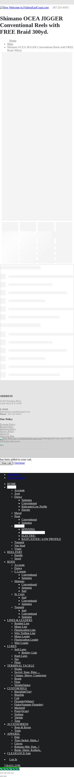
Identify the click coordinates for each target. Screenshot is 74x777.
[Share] (8, 773)
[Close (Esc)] (12, 773)
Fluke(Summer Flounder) (28, 704)
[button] (2, 468)
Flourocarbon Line (25, 629)
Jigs (16, 659)
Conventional (29, 503)
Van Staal (19, 545)
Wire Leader (21, 642)
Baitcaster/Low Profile (34, 506)
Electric (26, 509)
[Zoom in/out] (1, 773)
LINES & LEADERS (19, 620)
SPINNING (28, 529)
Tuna (17, 720)
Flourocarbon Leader (26, 639)
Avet (17, 493)
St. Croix (19, 594)
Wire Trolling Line (24, 633)
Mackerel (19, 707)
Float (17, 681)
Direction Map (7, 436)
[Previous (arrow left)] (1, 776)
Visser (17, 548)
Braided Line (21, 623)
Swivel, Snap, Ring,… (27, 672)
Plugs (17, 662)
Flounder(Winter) (24, 701)
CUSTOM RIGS (17, 688)
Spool (17, 558)
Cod (16, 698)
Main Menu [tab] (13, 474)
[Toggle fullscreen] (5, 773)
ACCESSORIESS (17, 724)
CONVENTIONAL (33, 532)
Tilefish (18, 717)
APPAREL (13, 733)
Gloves (18, 743)
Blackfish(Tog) (22, 691)
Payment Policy (7, 424)
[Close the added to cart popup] (70, 4)
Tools (17, 730)
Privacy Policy (7, 431)
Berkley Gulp (29, 652)
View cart (6, 463)
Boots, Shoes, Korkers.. (27, 750)
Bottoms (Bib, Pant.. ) (26, 746)
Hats (17, 737)
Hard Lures (20, 655)
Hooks (18, 668)
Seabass (18, 714)
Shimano (19, 526)
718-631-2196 (11, 765)
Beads (17, 678)
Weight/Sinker (22, 685)
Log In (13, 759)
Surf (24, 590)
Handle (18, 555)
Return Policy (6, 426)
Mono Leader (22, 636)
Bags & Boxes (22, 727)
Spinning (27, 500)
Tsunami (19, 542)
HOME (11, 483)
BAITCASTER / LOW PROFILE (41, 539)
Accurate (19, 490)
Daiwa (18, 496)
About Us (4, 433)
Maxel (18, 513)
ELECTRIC (29, 535)
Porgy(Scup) (21, 711)
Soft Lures (20, 649)
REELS (11, 487)
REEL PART (14, 552)
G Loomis (20, 571)
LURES (12, 646)
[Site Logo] (24, 7)
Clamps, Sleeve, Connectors (30, 675)
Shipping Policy (8, 429)
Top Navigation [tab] (16, 477)
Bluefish (19, 694)
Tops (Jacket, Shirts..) (26, 740)
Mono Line (20, 626)
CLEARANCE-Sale (19, 753)
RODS (11, 561)
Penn (17, 516)
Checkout (19, 462)
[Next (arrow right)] (5, 776)
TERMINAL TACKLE (20, 665)
